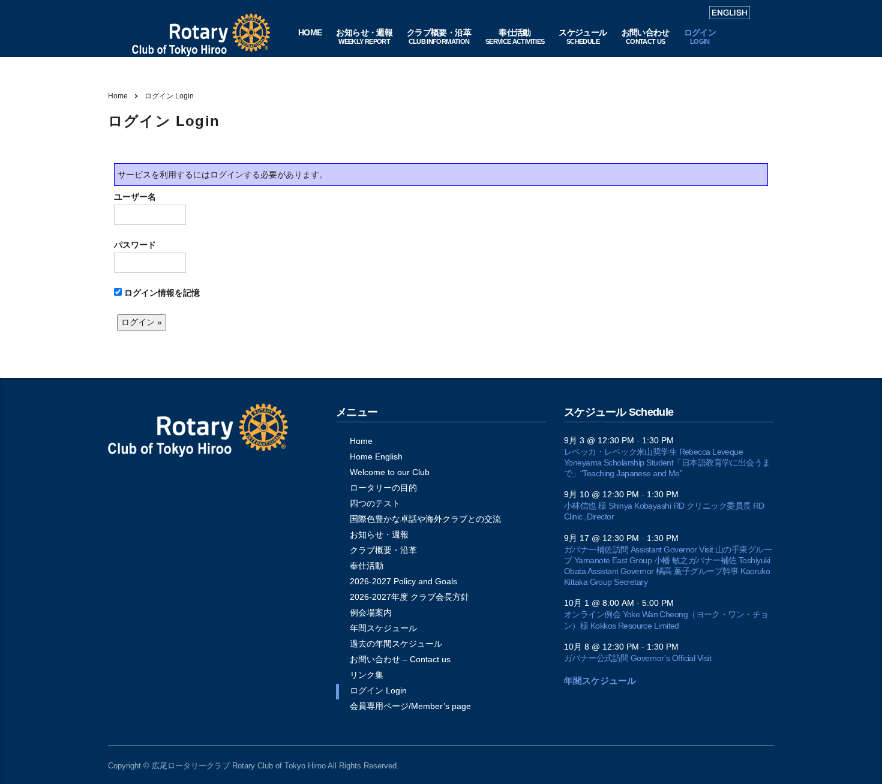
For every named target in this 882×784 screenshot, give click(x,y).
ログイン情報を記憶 (161, 293)
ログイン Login (378, 690)
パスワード (135, 245)
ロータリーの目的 (383, 487)
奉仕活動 (366, 565)
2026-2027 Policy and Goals (403, 581)
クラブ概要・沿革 (383, 550)
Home (118, 96)
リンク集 (366, 675)
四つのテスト (375, 503)
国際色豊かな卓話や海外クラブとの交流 (425, 519)
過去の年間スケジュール (396, 643)
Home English (376, 456)
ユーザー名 (135, 197)
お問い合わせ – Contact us (400, 659)
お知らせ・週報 (379, 534)
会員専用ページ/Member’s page (410, 706)
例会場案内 (371, 612)
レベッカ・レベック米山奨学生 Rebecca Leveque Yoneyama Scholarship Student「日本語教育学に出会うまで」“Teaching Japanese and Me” (667, 462)
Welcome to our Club (390, 472)
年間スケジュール (383, 628)
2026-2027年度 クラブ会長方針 (409, 597)
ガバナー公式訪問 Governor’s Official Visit (637, 658)
